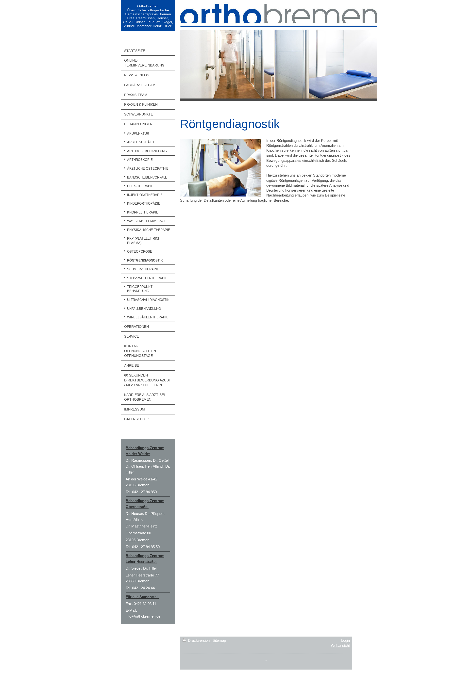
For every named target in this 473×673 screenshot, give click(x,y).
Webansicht (340, 645)
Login (345, 640)
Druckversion (199, 640)
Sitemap (219, 640)
